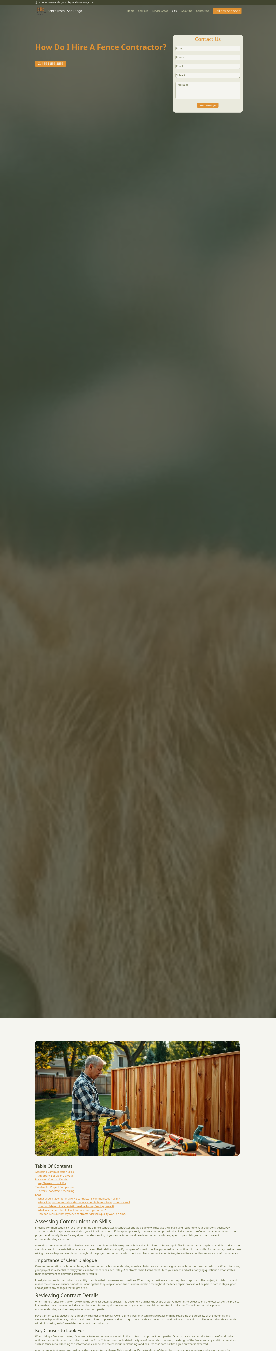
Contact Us (202, 11)
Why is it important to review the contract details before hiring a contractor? (84, 1202)
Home (130, 11)
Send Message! (208, 105)
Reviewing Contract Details (51, 1179)
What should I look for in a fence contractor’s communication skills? (79, 1198)
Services (143, 11)
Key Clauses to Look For (52, 1183)
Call (227, 11)
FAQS (38, 1195)
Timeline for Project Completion (54, 1187)
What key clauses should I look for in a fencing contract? (72, 1210)
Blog (174, 10)
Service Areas (160, 11)
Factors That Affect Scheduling (56, 1191)
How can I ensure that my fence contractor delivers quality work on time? (82, 1214)
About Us (186, 11)
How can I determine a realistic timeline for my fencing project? (76, 1206)
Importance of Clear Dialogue (55, 1175)
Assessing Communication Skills (54, 1172)
